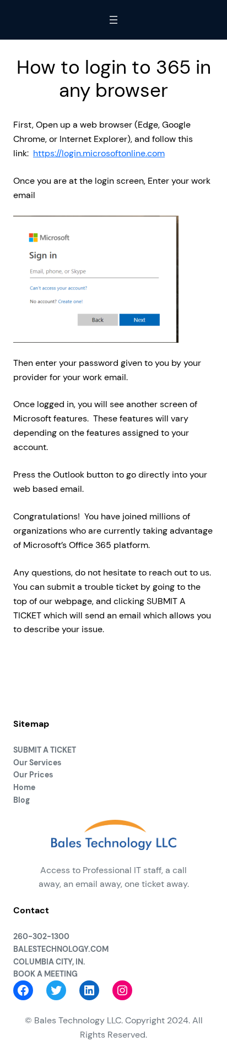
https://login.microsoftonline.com (99, 153)
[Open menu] (113, 19)
